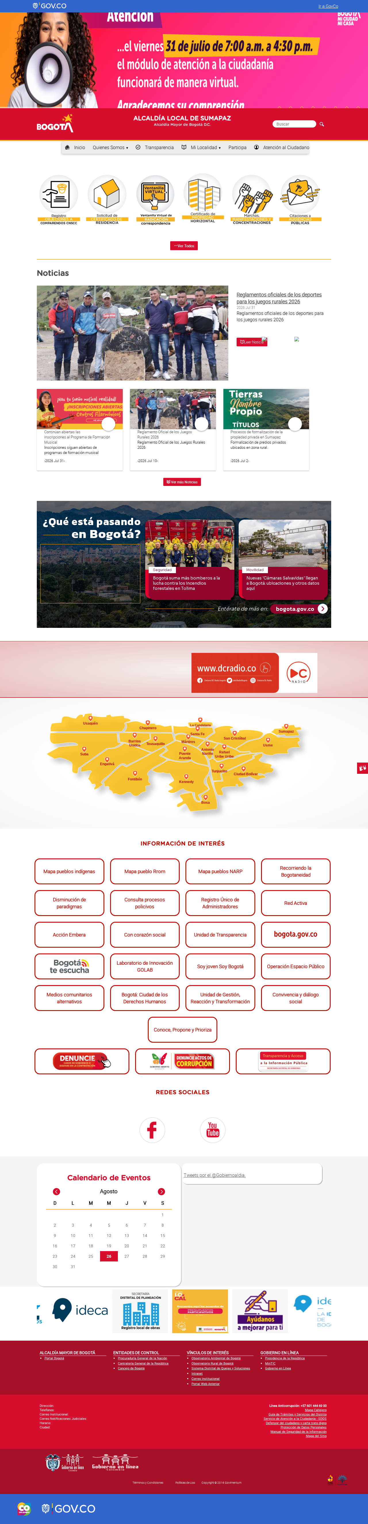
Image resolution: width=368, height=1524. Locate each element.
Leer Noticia (254, 342)
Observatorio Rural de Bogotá (212, 1363)
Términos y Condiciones (148, 1483)
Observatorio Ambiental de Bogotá (216, 1358)
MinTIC (270, 1363)
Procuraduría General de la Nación (142, 1358)
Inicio (79, 147)
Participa (238, 147)
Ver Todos (186, 245)
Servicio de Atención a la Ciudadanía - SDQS (295, 1418)
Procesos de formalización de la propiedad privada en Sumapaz (257, 434)
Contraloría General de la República (143, 1363)
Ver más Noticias (184, 482)
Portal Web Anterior (205, 1384)
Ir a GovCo (328, 6)
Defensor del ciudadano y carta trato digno (296, 1423)
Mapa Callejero (316, 1410)
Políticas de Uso (185, 1483)
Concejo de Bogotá (131, 1368)
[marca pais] (24, 1509)
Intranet (197, 1373)
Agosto (109, 1191)
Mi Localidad (204, 147)
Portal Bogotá (54, 1358)
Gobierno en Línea (278, 1368)
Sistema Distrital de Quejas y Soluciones (220, 1368)
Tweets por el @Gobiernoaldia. (215, 1175)
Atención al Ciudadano (286, 147)
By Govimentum (344, 1478)
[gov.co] (50, 6)
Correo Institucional (205, 1378)
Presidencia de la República (285, 1358)
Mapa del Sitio (316, 1436)
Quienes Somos (108, 147)
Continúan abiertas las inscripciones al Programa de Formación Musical (77, 437)
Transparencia (159, 147)
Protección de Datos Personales (304, 1427)
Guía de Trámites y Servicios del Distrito (298, 1414)
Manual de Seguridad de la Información (299, 1431)
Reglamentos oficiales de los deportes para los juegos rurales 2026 (279, 298)
